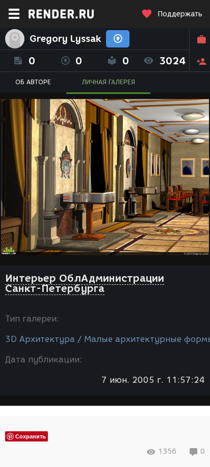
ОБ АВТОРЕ (33, 82)
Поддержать (180, 14)
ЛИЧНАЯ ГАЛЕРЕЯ (108, 82)
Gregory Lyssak (65, 38)
